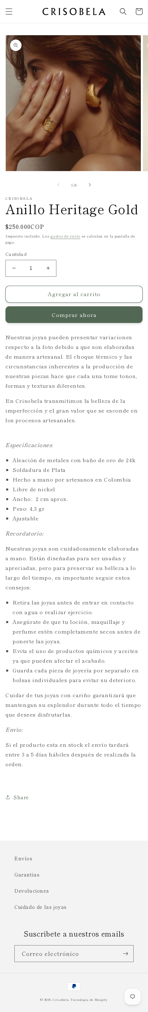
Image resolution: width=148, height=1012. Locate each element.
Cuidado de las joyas (40, 906)
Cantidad (16, 253)
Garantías (27, 874)
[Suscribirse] (125, 953)
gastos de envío (65, 236)
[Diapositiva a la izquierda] (58, 185)
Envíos (23, 858)
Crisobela (61, 999)
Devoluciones (31, 890)
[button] (9, 11)
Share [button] (21, 797)
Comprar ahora (74, 314)
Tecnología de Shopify (89, 999)
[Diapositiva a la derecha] (90, 185)
